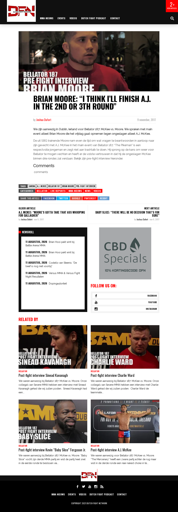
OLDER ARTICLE (27, 208)
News (88, 191)
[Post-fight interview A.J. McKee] (125, 421)
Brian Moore (68, 186)
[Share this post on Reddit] (103, 198)
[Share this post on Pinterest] (90, 198)
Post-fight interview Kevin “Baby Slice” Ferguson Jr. (52, 449)
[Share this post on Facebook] (49, 198)
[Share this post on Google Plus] (76, 198)
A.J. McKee (41, 186)
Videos (73, 18)
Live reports (58, 191)
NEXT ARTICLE (151, 208)
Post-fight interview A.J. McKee (111, 449)
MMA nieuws (46, 18)
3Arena (32, 186)
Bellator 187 (54, 186)
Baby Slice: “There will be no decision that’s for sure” (127, 214)
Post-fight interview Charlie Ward (112, 375)
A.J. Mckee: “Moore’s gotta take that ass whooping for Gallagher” (52, 214)
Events (61, 18)
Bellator (42, 191)
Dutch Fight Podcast (93, 18)
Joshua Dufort (43, 120)
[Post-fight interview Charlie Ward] (125, 347)
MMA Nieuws (75, 191)
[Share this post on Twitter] (63, 198)
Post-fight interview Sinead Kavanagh (43, 375)
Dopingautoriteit (58, 283)
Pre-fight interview (85, 186)
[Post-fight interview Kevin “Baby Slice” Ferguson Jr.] (53, 421)
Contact (115, 18)
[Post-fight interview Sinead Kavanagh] (53, 347)
